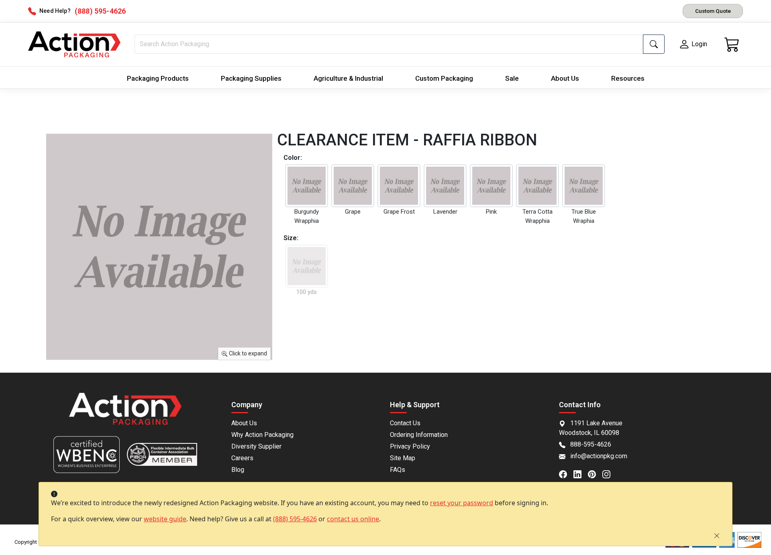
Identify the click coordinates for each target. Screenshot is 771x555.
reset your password (461, 502)
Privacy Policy (410, 446)
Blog (237, 469)
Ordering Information (419, 435)
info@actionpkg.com (598, 456)
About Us (565, 78)
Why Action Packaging (262, 435)
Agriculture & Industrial (348, 78)
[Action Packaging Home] (125, 414)
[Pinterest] (595, 473)
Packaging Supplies (251, 78)
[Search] (654, 44)
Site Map (402, 458)
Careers (242, 458)
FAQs (397, 469)
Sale (512, 78)
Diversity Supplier (256, 446)
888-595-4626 (590, 444)
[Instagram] (609, 473)
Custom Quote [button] (713, 11)
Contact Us (405, 423)
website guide (165, 518)
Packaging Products (158, 78)
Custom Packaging (444, 78)
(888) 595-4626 (295, 518)
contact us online (353, 518)
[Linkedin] (580, 473)
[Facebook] (566, 473)
